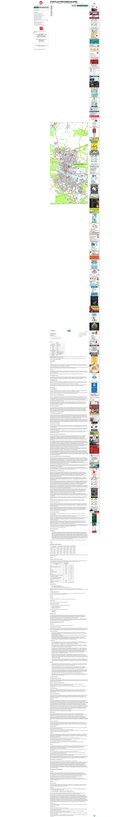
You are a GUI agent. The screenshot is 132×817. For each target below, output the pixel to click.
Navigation (77, 3)
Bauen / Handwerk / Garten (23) (39, 13)
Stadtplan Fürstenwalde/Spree (64, 2)
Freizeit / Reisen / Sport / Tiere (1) (39, 21)
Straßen (52, 3)
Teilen (81, 336)
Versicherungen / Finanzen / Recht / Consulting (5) (41, 20)
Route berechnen (83, 334)
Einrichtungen (59, 3)
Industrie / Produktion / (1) (38, 23)
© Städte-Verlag (86, 331)
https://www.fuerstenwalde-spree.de (56, 338)
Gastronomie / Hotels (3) (38, 16)
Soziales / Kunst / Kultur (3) (38, 22)
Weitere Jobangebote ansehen (39, 49)
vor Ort (36, 7)
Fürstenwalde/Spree (68, 3)
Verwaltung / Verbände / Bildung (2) (40, 24)
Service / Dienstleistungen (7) (39, 17)
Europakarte (74, 5)
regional (41, 7)
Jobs (82, 3)
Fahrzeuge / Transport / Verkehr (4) (40, 15)
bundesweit (46, 7)
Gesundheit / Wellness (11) (38, 14)
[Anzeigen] (41, 28)
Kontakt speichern (83, 333)
